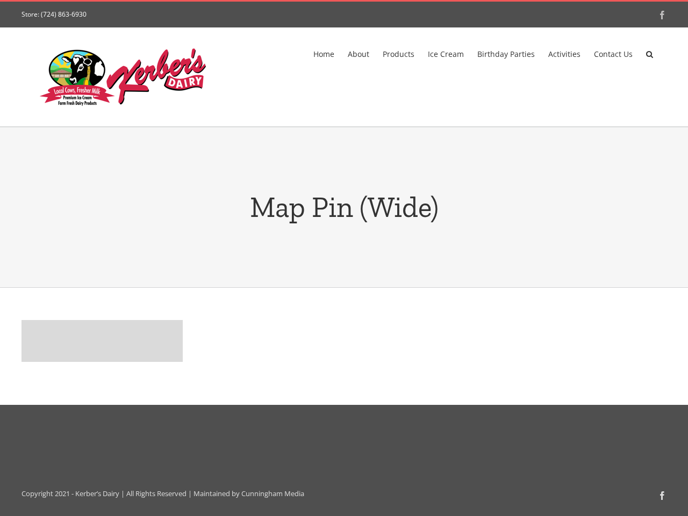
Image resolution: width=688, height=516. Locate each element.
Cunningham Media (272, 493)
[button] (649, 53)
